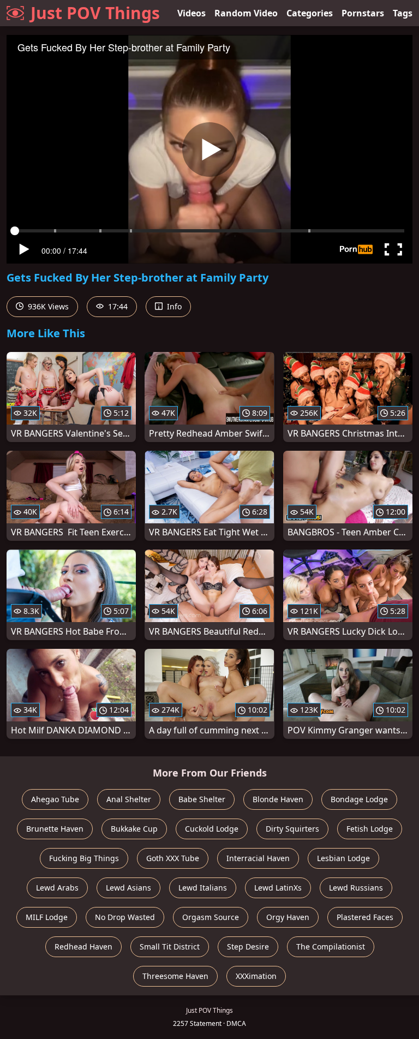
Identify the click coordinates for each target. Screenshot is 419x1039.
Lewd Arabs (57, 887)
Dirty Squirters (292, 828)
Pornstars (363, 13)
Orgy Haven (287, 917)
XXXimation (256, 976)
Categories (309, 13)
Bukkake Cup (134, 828)
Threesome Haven (175, 976)
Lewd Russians (356, 887)
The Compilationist (330, 946)
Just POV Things (95, 13)
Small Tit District (170, 946)
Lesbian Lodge (343, 858)
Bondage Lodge (359, 799)
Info (173, 306)
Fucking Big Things (84, 858)
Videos (191, 13)
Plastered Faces (365, 917)
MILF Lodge (47, 917)
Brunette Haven (54, 828)
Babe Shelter (201, 799)
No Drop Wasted (125, 917)
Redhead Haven (83, 946)
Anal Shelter (128, 799)
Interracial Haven (258, 858)
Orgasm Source (210, 917)
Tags (402, 13)
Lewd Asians (128, 887)
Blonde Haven (278, 799)
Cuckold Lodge (211, 828)
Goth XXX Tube (172, 858)
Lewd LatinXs (278, 887)
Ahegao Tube (55, 799)
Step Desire (248, 946)
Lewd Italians (202, 887)
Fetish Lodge (369, 828)
